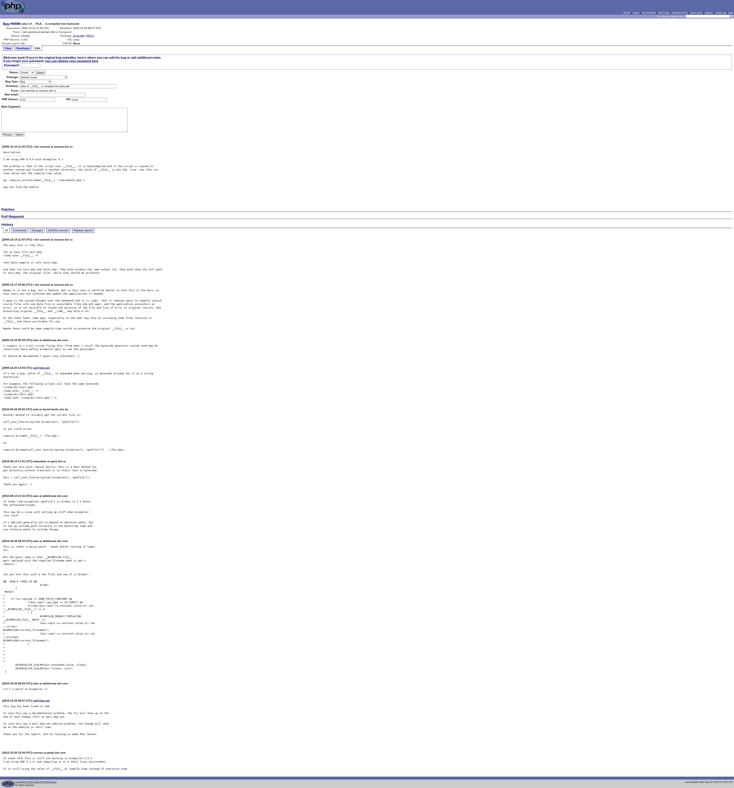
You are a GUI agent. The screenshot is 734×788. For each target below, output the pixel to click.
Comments (19, 230)
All (6, 230)
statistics (709, 13)
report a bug (663, 13)
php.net (627, 13)
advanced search (679, 13)
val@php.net (41, 367)
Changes (37, 230)
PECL (90, 35)
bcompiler (79, 35)
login (731, 13)
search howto (696, 13)
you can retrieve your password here (71, 61)
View (8, 48)
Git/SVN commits (58, 230)
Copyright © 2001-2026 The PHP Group (36, 782)
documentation (649, 13)
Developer (23, 48)
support (636, 13)
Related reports (83, 230)
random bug (721, 13)
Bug (6, 24)
